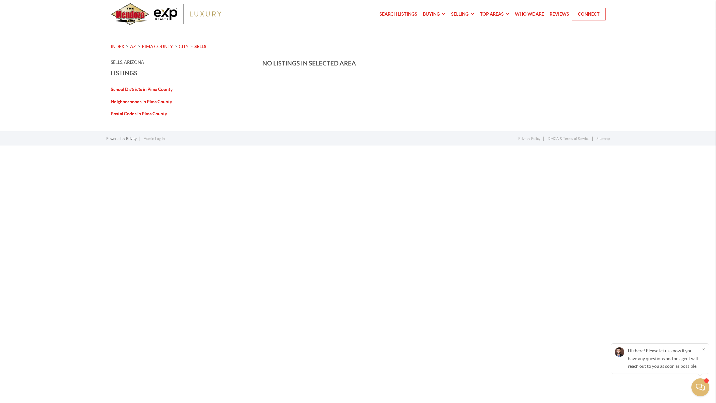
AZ (133, 46)
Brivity (131, 139)
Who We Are (529, 14)
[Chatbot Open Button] (700, 387)
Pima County (157, 46)
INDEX (117, 46)
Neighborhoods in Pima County (141, 101)
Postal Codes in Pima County (139, 113)
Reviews (559, 14)
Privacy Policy (529, 139)
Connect (589, 14)
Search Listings (398, 14)
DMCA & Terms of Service (569, 139)
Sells (200, 46)
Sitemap (603, 139)
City (184, 46)
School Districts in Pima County (142, 89)
